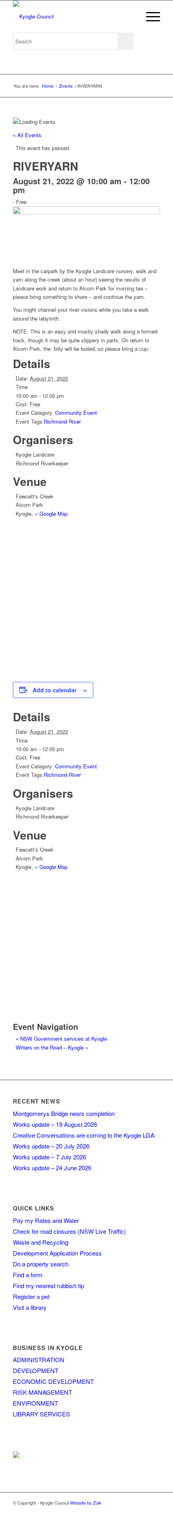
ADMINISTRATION (38, 1359)
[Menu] (149, 16)
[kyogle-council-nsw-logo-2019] (71, 16)
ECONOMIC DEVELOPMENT (53, 1381)
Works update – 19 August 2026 (55, 1124)
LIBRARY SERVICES (41, 1414)
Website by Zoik (85, 1502)
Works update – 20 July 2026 (51, 1146)
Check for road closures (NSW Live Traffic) (69, 1231)
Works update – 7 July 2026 (49, 1157)
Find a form (28, 1274)
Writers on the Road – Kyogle (52, 1047)
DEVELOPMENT (35, 1370)
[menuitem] (149, 16)
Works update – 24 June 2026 (52, 1167)
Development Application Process (57, 1253)
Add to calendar (54, 690)
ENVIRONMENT (35, 1403)
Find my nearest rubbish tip (48, 1285)
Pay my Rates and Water (46, 1220)
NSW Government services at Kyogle (61, 1038)
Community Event (76, 412)
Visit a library (30, 1307)
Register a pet (31, 1296)
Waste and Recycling (40, 1242)
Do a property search (40, 1264)
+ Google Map (51, 513)
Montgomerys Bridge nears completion (64, 1113)
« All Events (27, 135)
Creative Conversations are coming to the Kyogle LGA (83, 1135)
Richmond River (62, 421)
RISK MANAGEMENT (42, 1392)
